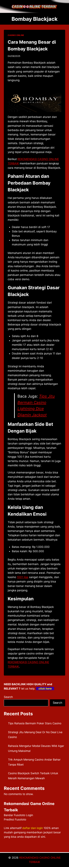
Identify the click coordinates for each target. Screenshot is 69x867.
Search (8, 697)
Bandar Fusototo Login (18, 815)
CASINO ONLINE (16, 35)
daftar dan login (32, 828)
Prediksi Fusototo (15, 819)
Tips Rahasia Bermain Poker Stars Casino (34, 723)
